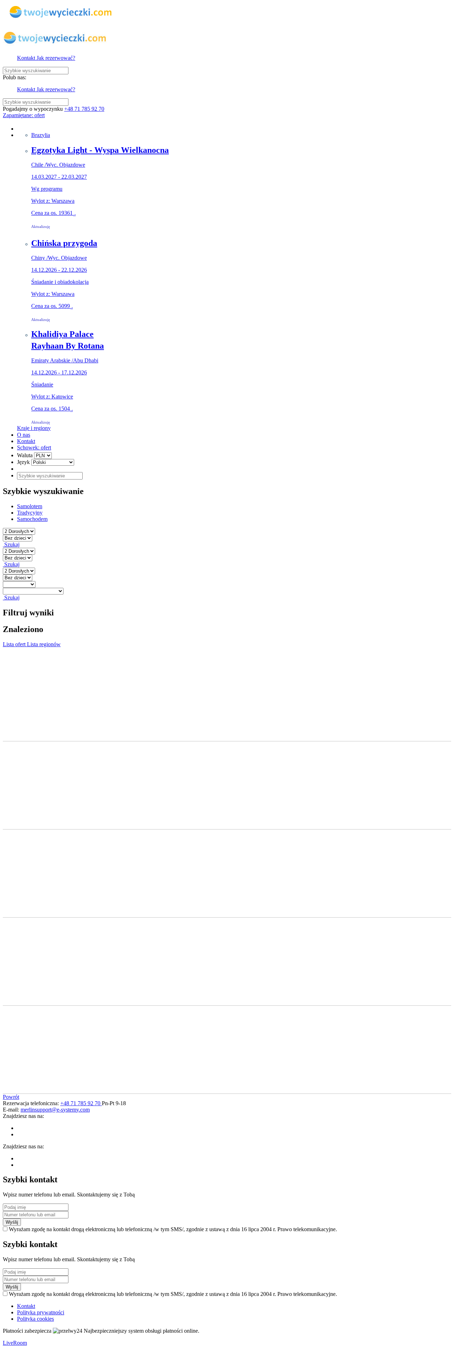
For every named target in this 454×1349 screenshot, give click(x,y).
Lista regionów (44, 644)
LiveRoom (15, 1343)
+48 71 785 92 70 (84, 109)
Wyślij (12, 1222)
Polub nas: (14, 77)
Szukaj (11, 544)
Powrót (11, 1097)
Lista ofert (15, 644)
